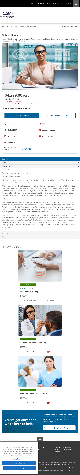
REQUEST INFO (25, 149)
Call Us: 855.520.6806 (70, 27)
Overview (5, 159)
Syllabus (4, 163)
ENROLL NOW (22, 115)
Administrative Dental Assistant (34, 394)
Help (56, 456)
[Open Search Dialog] (76, 3)
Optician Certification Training (33, 342)
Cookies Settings (19, 468)
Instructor (5, 233)
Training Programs (12, 26)
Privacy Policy (66, 470)
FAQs (4, 237)
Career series (13, 124)
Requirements (7, 166)
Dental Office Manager (30, 291)
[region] (19, 458)
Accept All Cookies (19, 463)
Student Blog (68, 449)
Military (57, 449)
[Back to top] (40, 447)
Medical (22, 26)
